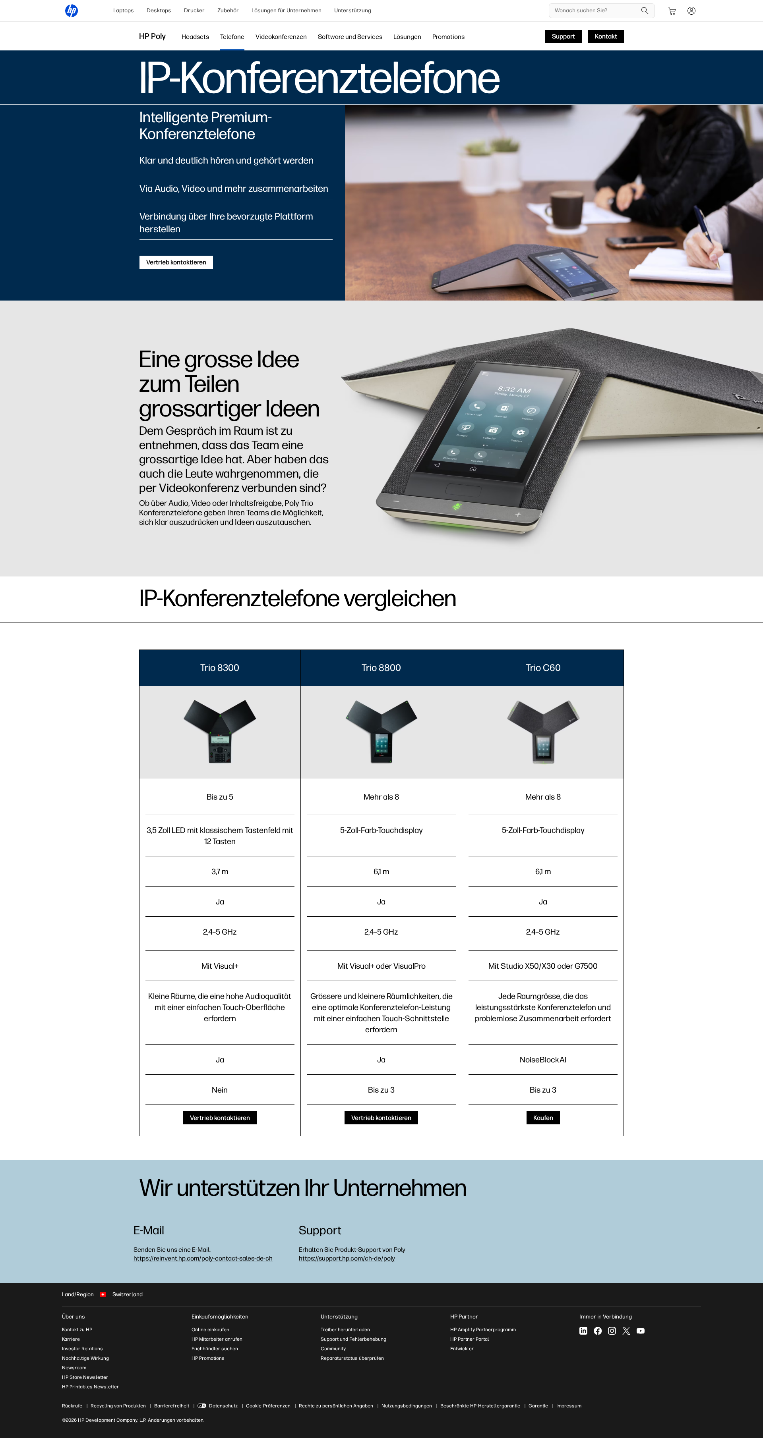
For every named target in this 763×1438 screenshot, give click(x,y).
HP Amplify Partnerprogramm (483, 1329)
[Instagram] (612, 1331)
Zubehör (228, 10)
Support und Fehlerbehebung (353, 1339)
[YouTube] (641, 1331)
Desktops (159, 10)
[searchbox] (596, 11)
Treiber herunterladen (345, 1329)
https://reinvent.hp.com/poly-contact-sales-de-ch (203, 1258)
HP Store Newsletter (85, 1377)
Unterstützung (352, 10)
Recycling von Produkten (118, 1406)
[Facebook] (598, 1331)
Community (333, 1348)
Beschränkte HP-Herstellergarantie (480, 1406)
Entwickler (462, 1348)
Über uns (73, 1316)
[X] (626, 1331)
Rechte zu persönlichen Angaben (336, 1406)
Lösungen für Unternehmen (286, 10)
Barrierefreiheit (171, 1406)
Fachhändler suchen (215, 1348)
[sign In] (691, 10)
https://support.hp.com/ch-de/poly (347, 1258)
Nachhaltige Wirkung (85, 1358)
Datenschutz (223, 1406)
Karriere (71, 1339)
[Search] (645, 10)
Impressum (568, 1406)
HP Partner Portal (469, 1339)
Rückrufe (72, 1406)
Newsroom (74, 1368)
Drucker (194, 10)
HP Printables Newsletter (90, 1387)
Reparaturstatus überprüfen (352, 1358)
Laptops (123, 10)
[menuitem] (123, 10)
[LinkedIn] (583, 1331)
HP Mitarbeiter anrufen (217, 1339)
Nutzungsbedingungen (407, 1406)
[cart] (672, 10)
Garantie (538, 1406)
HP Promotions (208, 1358)
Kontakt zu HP (77, 1329)
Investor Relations (82, 1348)
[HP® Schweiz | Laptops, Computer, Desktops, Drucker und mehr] (71, 10)
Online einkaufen (210, 1329)
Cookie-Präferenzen (268, 1406)
